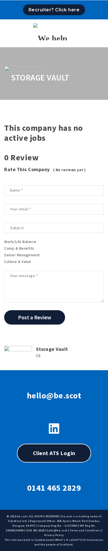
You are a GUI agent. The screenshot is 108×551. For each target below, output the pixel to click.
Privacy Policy (54, 535)
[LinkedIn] (54, 428)
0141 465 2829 (54, 487)
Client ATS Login (54, 453)
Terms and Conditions (85, 530)
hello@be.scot (54, 395)
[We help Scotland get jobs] (54, 32)
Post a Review (34, 317)
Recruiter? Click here (54, 9)
